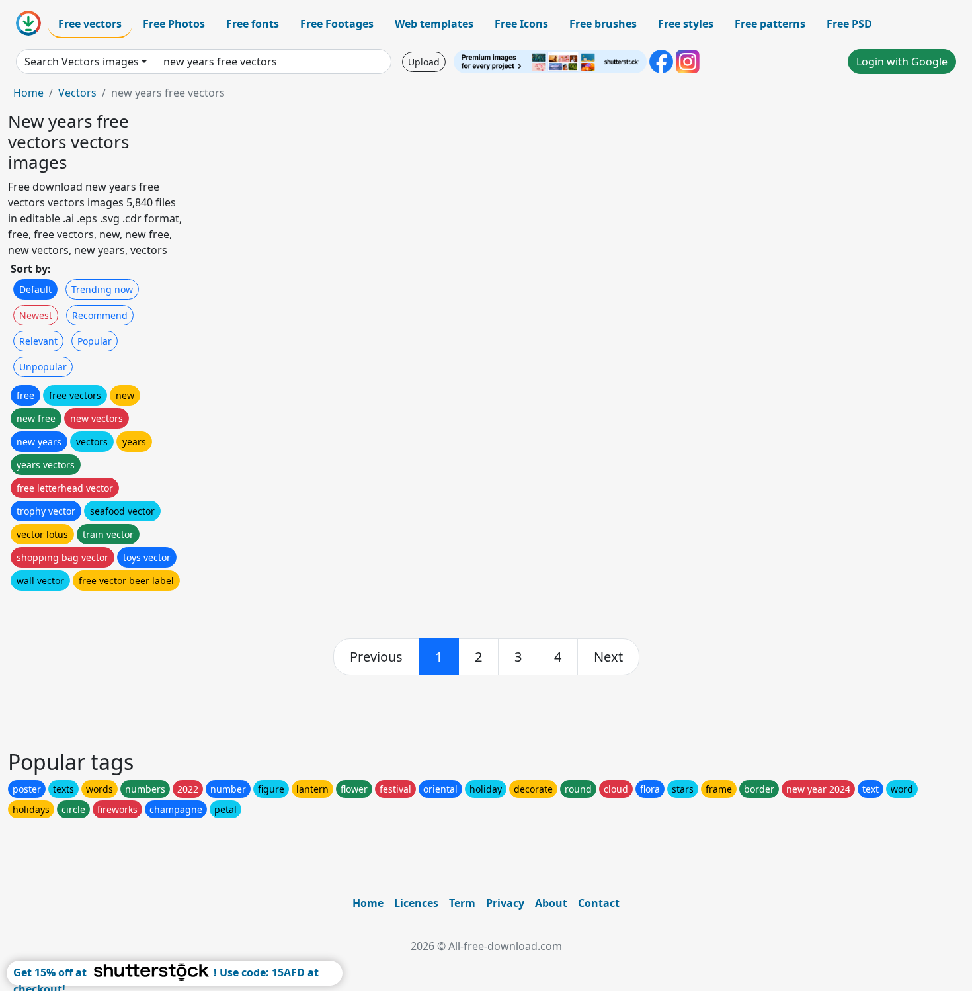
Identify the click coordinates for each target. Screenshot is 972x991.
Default (35, 289)
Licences (416, 903)
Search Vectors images (81, 61)
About (551, 903)
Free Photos (174, 24)
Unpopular (43, 367)
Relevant (38, 341)
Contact (599, 903)
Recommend (100, 315)
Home (28, 92)
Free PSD (849, 24)
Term (462, 903)
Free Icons (521, 24)
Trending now (102, 289)
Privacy (505, 903)
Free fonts (252, 24)
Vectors (77, 92)
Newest (35, 315)
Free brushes (603, 24)
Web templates (434, 24)
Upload (424, 62)
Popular (94, 341)
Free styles (685, 24)
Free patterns (770, 24)
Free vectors (90, 24)
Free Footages (337, 24)
